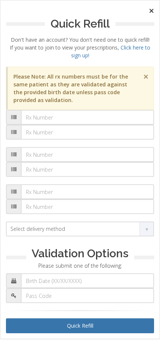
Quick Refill (80, 325)
